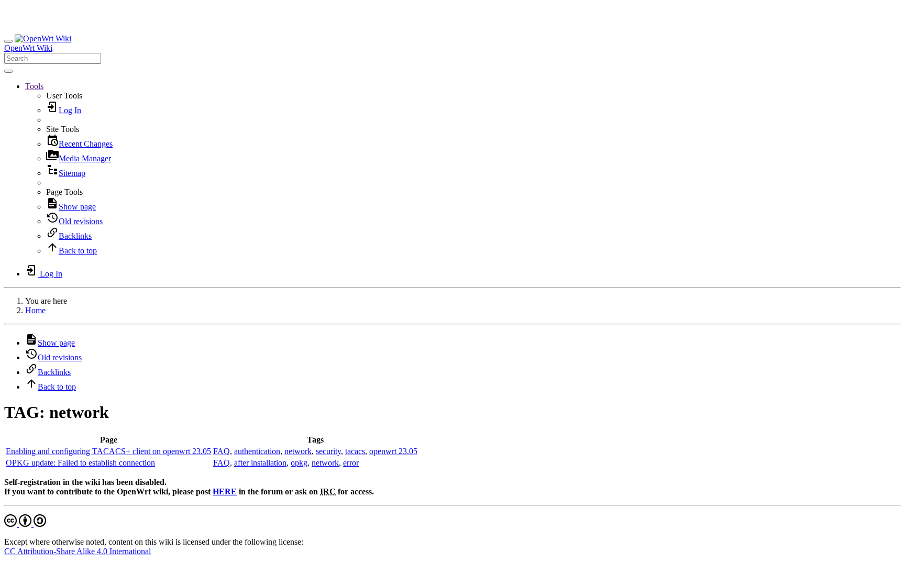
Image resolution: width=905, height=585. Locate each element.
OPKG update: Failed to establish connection (80, 462)
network (298, 451)
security (328, 451)
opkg (299, 462)
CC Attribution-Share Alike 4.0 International (77, 551)
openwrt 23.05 (393, 451)
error (351, 462)
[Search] (8, 71)
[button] (34, 86)
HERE (225, 491)
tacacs (355, 451)
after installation (260, 462)
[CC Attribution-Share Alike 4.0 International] (25, 524)
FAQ (221, 451)
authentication (257, 451)
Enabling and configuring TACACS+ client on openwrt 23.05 (108, 451)
